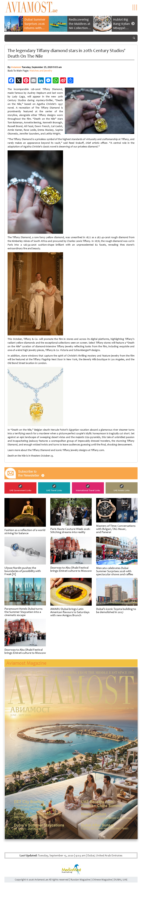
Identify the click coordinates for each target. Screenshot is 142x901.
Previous (9, 24)
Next (133, 24)
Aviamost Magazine (26, 663)
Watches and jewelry (40, 70)
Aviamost (16, 67)
